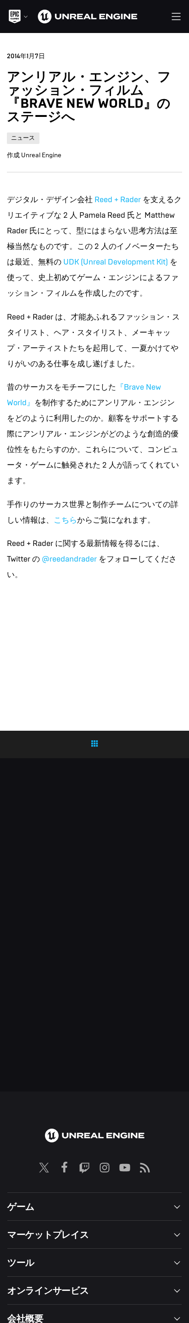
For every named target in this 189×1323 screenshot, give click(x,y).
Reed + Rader (117, 199)
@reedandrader (69, 559)
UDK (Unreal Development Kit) (115, 262)
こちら (65, 520)
